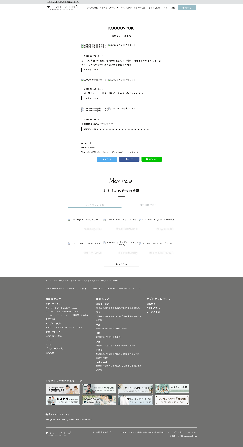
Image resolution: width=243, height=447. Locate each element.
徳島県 (130, 354)
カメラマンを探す (124, 8)
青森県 (105, 308)
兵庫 (90, 143)
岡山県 (112, 354)
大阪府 (112, 346)
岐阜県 (105, 328)
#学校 (99, 152)
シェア (130, 159)
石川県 (112, 337)
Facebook (73, 420)
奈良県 (124, 346)
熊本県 (118, 366)
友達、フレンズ (53, 332)
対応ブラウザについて (187, 432)
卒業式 (48, 336)
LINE (80, 420)
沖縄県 (99, 370)
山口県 (124, 354)
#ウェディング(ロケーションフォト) (122, 152)
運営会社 (96, 432)
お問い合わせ (148, 432)
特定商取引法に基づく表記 (165, 432)
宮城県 (118, 308)
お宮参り (67, 308)
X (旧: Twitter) (61, 420)
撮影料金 (151, 304)
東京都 (130, 316)
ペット (49, 344)
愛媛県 (99, 358)
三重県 (124, 328)
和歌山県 (131, 346)
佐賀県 (105, 366)
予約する (187, 8)
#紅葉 (93, 152)
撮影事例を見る (140, 8)
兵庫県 (118, 346)
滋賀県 (99, 346)
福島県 (137, 308)
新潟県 (99, 337)
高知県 (105, 358)
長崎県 (112, 366)
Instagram (50, 420)
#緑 (104, 152)
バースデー (66, 315)
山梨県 (99, 320)
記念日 (48, 327)
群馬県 (112, 316)
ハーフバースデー (53, 315)
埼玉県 (118, 316)
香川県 (137, 354)
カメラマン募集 (135, 432)
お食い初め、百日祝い (70, 311)
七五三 (74, 308)
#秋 (88, 152)
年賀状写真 (50, 319)
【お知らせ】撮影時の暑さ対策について (63, 2)
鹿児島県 (138, 366)
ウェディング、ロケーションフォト (67, 327)
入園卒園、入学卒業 (80, 315)
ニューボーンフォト (54, 308)
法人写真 (50, 353)
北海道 (99, 308)
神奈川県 (138, 316)
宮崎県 (130, 366)
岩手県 (112, 308)
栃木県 (105, 316)
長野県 (99, 328)
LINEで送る (152, 159)
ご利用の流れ (92, 8)
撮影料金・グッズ (107, 8)
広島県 (118, 354)
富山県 (105, 337)
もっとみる (121, 264)
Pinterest (87, 420)
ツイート (108, 159)
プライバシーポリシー (118, 432)
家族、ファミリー (54, 304)
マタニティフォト (53, 311)
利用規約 (104, 432)
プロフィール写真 (54, 348)
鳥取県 (99, 354)
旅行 (60, 336)
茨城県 (99, 316)
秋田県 (124, 308)
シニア (49, 340)
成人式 (55, 336)
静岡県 (112, 328)
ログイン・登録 (168, 8)
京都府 (105, 346)
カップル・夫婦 (53, 323)
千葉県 (124, 316)
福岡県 (99, 366)
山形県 (130, 308)
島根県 (105, 354)
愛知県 (118, 328)
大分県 (124, 366)
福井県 (118, 337)
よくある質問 (154, 8)
